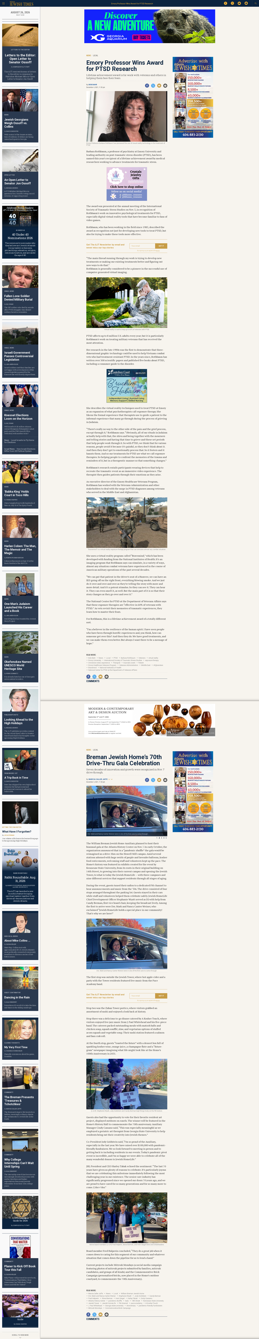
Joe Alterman (9, 835)
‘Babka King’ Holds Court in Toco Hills (16, 493)
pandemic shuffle (115, 1301)
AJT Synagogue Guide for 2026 (20, 1219)
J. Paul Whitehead (95, 1306)
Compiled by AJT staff (21, 67)
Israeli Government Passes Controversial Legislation (18, 356)
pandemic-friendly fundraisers (150, 1306)
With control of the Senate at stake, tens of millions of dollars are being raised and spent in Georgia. (18, 136)
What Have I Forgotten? (16, 831)
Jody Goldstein (140, 1296)
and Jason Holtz (21, 887)
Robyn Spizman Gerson (14, 558)
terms (158, 250)
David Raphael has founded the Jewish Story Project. (20, 620)
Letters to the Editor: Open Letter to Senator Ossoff (20, 58)
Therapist (116, 663)
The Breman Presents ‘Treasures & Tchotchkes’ (19, 1100)
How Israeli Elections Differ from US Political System (19, 450)
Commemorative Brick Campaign (118, 1308)
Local (108, 658)
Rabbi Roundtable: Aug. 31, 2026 (20, 879)
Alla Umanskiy (11, 1002)
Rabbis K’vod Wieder (14, 885)
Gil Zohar (9, 304)
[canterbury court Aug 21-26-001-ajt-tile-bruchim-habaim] (127, 401)
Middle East (145, 665)
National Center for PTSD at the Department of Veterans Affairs (112, 670)
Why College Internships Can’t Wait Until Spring (19, 1163)
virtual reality (153, 658)
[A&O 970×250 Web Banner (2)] (149, 737)
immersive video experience (99, 663)
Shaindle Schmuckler (14, 1051)
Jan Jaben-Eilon (12, 364)
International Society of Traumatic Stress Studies (123, 660)
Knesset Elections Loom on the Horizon (18, 416)
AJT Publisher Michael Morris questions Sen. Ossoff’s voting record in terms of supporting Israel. (19, 193)
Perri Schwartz (12, 673)
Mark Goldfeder (29, 885)
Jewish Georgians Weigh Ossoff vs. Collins (16, 123)
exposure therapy (152, 660)
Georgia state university (114, 1306)
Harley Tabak (133, 1298)
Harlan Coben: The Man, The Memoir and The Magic (20, 549)
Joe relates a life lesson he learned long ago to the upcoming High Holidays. (20, 839)
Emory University (94, 660)
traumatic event (129, 663)
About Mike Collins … (17, 940)
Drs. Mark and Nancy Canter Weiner (102, 1296)
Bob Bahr (93, 85)
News (101, 658)
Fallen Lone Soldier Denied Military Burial (18, 297)
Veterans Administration (128, 665)
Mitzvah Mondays (95, 1308)
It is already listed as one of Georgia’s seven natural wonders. (19, 677)
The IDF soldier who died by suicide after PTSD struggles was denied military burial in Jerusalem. (19, 309)
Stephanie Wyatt (125, 1296)
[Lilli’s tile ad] (127, 199)
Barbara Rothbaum (128, 658)
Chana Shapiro (11, 500)
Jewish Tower (93, 1303)
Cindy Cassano (146, 1298)
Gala (127, 1301)
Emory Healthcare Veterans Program (102, 665)
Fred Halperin (93, 1298)
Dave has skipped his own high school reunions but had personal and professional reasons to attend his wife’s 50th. (20, 788)
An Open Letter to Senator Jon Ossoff (17, 181)
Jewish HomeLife (109, 1303)
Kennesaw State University (153, 1301)
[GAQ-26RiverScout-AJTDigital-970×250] (149, 43)
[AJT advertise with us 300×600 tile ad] (193, 137)
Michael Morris (12, 188)
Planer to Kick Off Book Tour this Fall (20, 1268)
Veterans (142, 658)
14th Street (136, 1301)
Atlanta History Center (96, 1301)
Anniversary (131, 1306)
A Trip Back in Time (16, 777)
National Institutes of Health (110, 668)
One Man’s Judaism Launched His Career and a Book (18, 607)
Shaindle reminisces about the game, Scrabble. (19, 1055)
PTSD (116, 658)
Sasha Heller (11, 944)
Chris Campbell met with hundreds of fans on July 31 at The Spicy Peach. (19, 504)
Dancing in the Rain (17, 997)
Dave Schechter (12, 131)
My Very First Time (15, 1047)
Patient (141, 663)
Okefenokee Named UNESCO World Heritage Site (17, 665)
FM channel (123, 1303)
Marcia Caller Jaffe (98, 779)
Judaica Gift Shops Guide (20, 1318)
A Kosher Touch (151, 1303)
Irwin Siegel (120, 1298)
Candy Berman (155, 1296)
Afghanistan (158, 665)
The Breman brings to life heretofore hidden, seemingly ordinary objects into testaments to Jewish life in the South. (19, 1115)
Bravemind (92, 668)
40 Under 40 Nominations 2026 (20, 236)
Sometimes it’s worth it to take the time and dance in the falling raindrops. (20, 1006)
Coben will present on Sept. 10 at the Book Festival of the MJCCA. (18, 562)
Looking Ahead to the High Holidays (18, 721)
